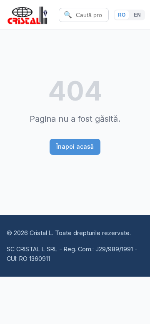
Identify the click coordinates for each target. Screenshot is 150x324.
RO (121, 15)
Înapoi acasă (75, 146)
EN (137, 15)
